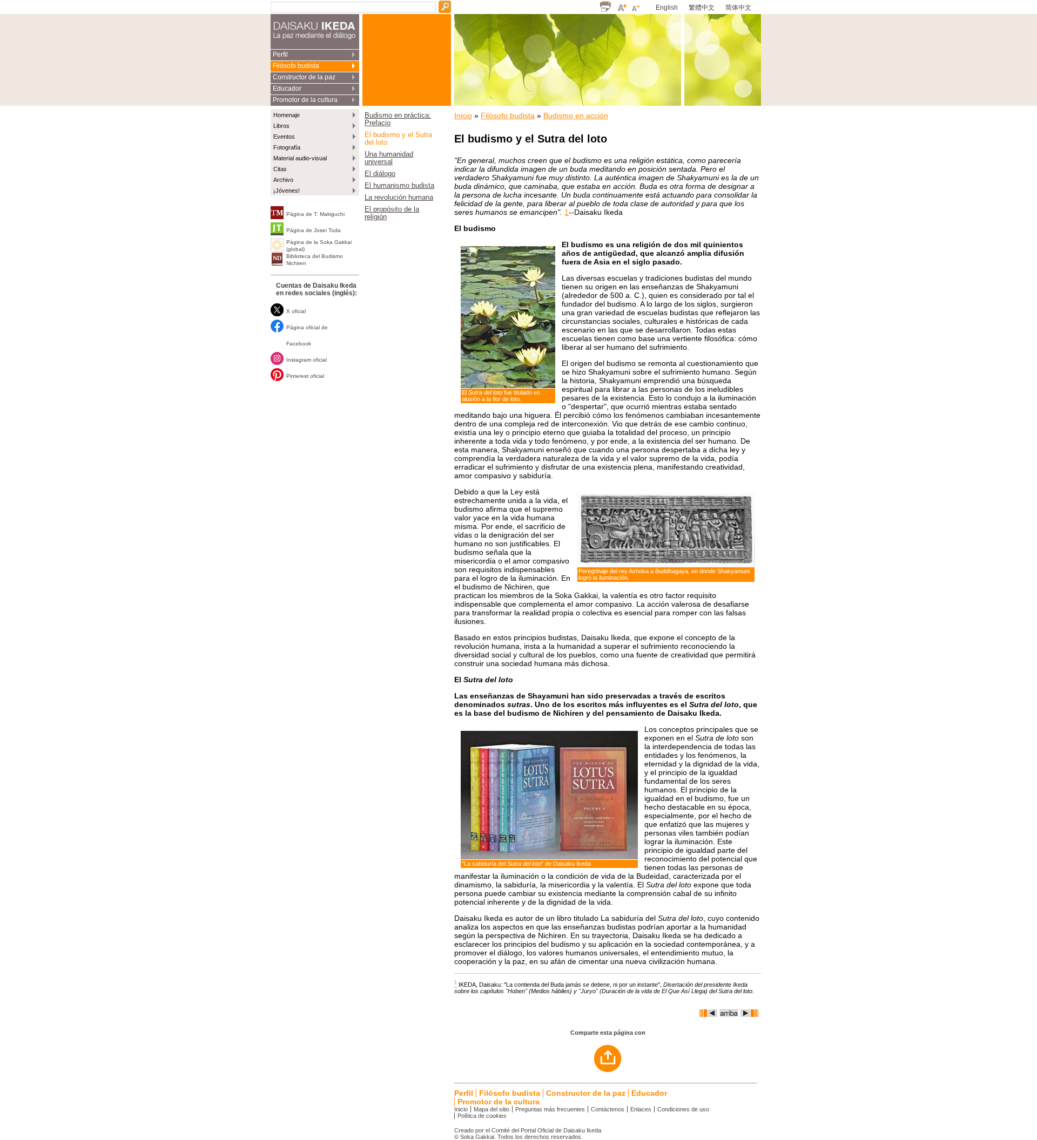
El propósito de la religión (392, 213)
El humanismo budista (399, 185)
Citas (280, 169)
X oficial (296, 311)
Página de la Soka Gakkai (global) (319, 245)
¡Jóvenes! (286, 190)
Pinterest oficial (305, 376)
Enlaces (640, 1109)
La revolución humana (399, 197)
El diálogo (380, 174)
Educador (287, 88)
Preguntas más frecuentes (550, 1109)
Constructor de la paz (304, 77)
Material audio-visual (300, 158)
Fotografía (286, 147)
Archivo (283, 180)
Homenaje (286, 115)
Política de (482, 1115)
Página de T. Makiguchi (315, 214)
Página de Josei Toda (313, 230)
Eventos (284, 136)
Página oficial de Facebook (307, 335)
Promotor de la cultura (305, 100)
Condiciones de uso (683, 1109)
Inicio (463, 115)
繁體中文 (702, 7)
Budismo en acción (575, 115)
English (667, 7)
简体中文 (738, 7)
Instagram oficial (306, 360)
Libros (281, 126)
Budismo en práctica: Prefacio (398, 119)
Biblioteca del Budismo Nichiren (314, 259)
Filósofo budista (296, 66)
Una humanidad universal (389, 158)
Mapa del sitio (491, 1109)
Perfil (280, 54)
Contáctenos (607, 1109)
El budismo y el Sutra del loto (398, 138)
